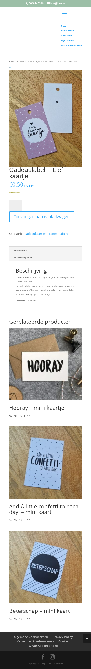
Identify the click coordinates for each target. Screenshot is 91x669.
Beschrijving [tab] (20, 250)
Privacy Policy (63, 637)
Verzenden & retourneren (35, 641)
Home (11, 61)
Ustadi (55, 663)
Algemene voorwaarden (31, 637)
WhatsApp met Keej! (43, 646)
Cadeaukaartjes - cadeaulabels (39, 61)
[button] (10, 67)
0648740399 (36, 3)
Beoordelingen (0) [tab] (23, 257)
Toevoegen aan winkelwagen (42, 216)
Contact (64, 641)
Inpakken (20, 61)
